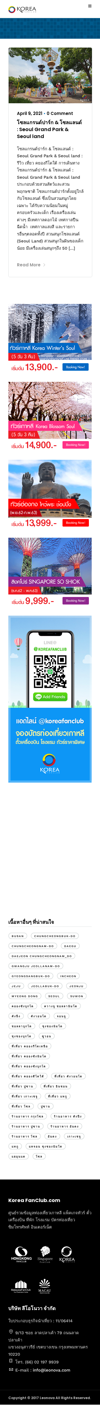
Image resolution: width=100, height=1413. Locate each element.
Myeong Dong (25, 996)
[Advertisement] (50, 855)
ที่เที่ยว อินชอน (56, 1086)
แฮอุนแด (19, 1156)
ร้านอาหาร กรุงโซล (28, 1116)
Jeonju (76, 986)
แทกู (15, 1146)
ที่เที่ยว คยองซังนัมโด (29, 1056)
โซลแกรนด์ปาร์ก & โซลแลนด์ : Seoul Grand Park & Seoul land (49, 129)
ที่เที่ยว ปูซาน (22, 1086)
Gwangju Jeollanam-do (36, 966)
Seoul (54, 996)
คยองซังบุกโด (23, 1006)
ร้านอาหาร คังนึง (68, 1116)
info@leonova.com (51, 1370)
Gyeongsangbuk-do (31, 976)
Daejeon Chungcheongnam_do (42, 956)
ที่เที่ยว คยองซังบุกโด (29, 1066)
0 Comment (60, 113)
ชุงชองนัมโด (52, 1026)
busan (18, 936)
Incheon (68, 976)
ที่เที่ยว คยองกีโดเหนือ (30, 1046)
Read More (29, 265)
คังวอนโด (39, 1016)
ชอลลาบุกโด (22, 1026)
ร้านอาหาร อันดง (65, 1126)
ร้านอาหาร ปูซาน (26, 1126)
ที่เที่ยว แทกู (57, 1096)
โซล (39, 1156)
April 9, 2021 (29, 113)
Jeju (16, 986)
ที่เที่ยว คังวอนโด (68, 1076)
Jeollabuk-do (45, 986)
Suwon (76, 996)
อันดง (52, 1136)
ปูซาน (45, 1106)
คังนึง (16, 1016)
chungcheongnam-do (33, 946)
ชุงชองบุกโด (22, 1036)
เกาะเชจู (74, 1136)
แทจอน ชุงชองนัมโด (45, 1146)
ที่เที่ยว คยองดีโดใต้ (28, 1076)
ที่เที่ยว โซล (21, 1106)
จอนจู (61, 1016)
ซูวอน (46, 1036)
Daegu (70, 946)
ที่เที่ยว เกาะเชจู (25, 1096)
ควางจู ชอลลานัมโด (61, 1006)
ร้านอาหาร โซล (25, 1136)
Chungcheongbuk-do (55, 936)
